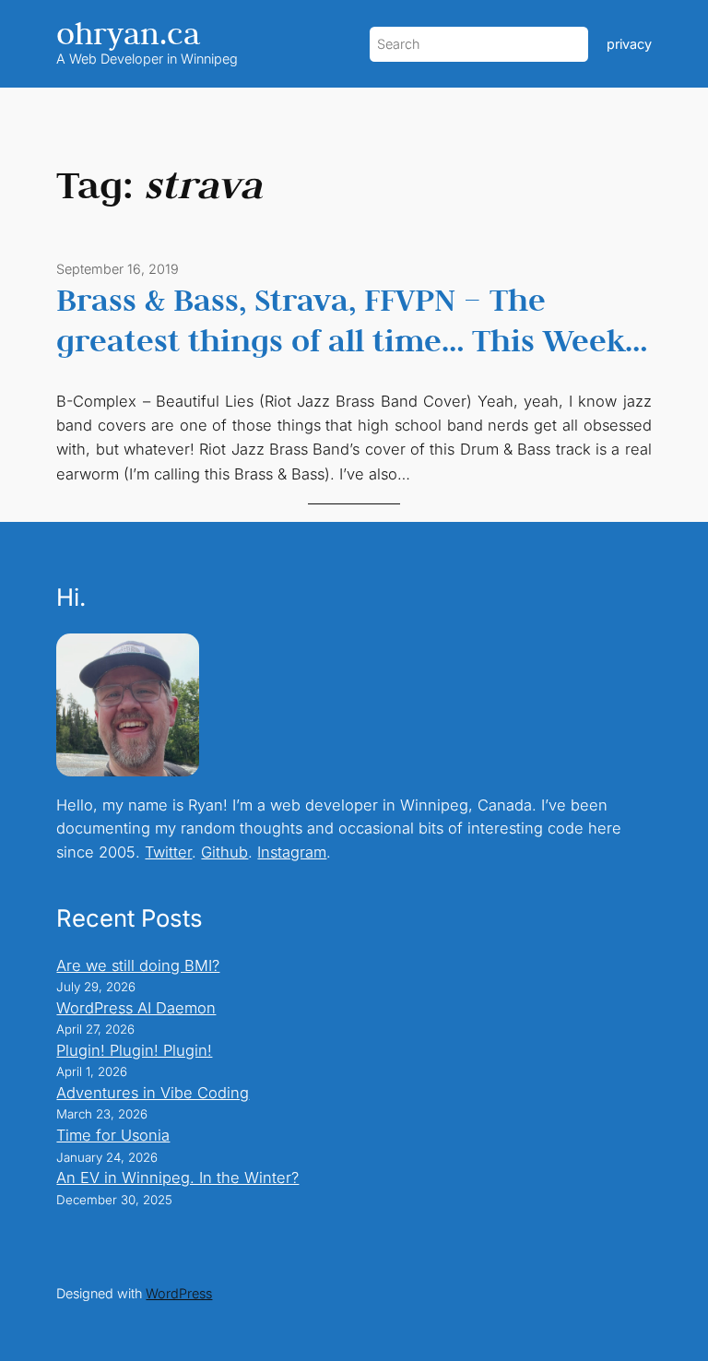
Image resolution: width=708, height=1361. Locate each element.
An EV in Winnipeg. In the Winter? (177, 1177)
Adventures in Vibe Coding (152, 1092)
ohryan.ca (128, 33)
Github (224, 852)
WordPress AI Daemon (136, 1008)
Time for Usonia (113, 1135)
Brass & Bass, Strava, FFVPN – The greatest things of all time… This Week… (351, 320)
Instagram (291, 852)
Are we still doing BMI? (137, 965)
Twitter (168, 852)
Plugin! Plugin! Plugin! (134, 1050)
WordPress (179, 1293)
